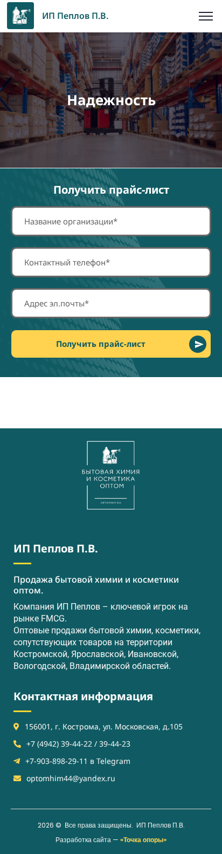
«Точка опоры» (143, 839)
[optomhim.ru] (20, 15)
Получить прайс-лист (100, 343)
